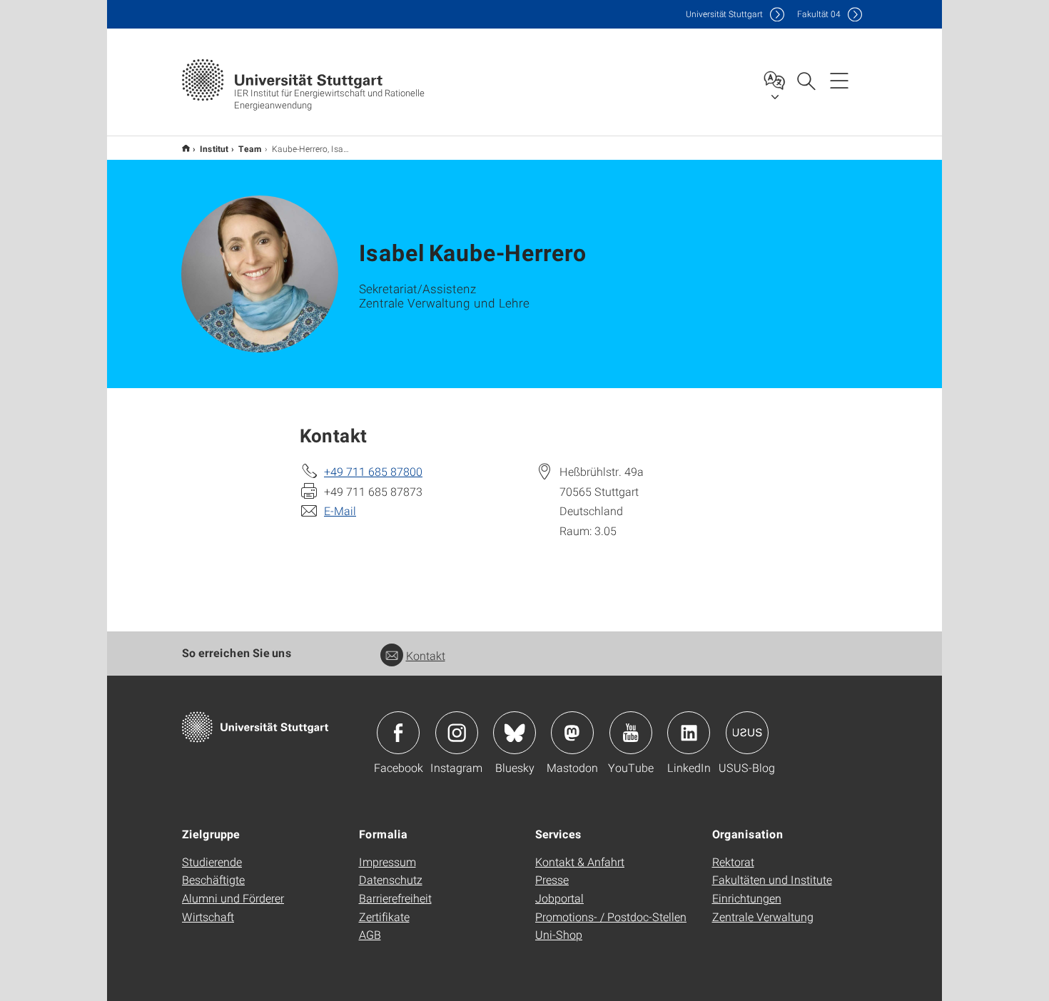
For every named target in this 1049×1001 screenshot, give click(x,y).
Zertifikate (384, 916)
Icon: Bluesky (514, 732)
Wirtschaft (208, 916)
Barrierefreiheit (395, 897)
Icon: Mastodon (572, 732)
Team (250, 148)
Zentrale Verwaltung (763, 916)
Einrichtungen (746, 897)
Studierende (212, 861)
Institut (214, 148)
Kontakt (425, 655)
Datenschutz (390, 879)
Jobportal (559, 897)
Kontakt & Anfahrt (579, 861)
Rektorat (733, 861)
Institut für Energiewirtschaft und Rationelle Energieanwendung (186, 148)
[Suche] (806, 80)
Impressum (387, 861)
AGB (370, 934)
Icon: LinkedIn (688, 732)
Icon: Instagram (456, 732)
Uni (724, 14)
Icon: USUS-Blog (747, 732)
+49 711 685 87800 (373, 471)
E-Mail (340, 510)
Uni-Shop (558, 934)
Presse (552, 879)
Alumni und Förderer (233, 897)
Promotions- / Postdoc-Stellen (610, 916)
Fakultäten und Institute (772, 879)
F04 (819, 14)
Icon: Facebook (398, 732)
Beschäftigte (213, 879)
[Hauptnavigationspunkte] (839, 80)
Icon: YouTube (630, 732)
